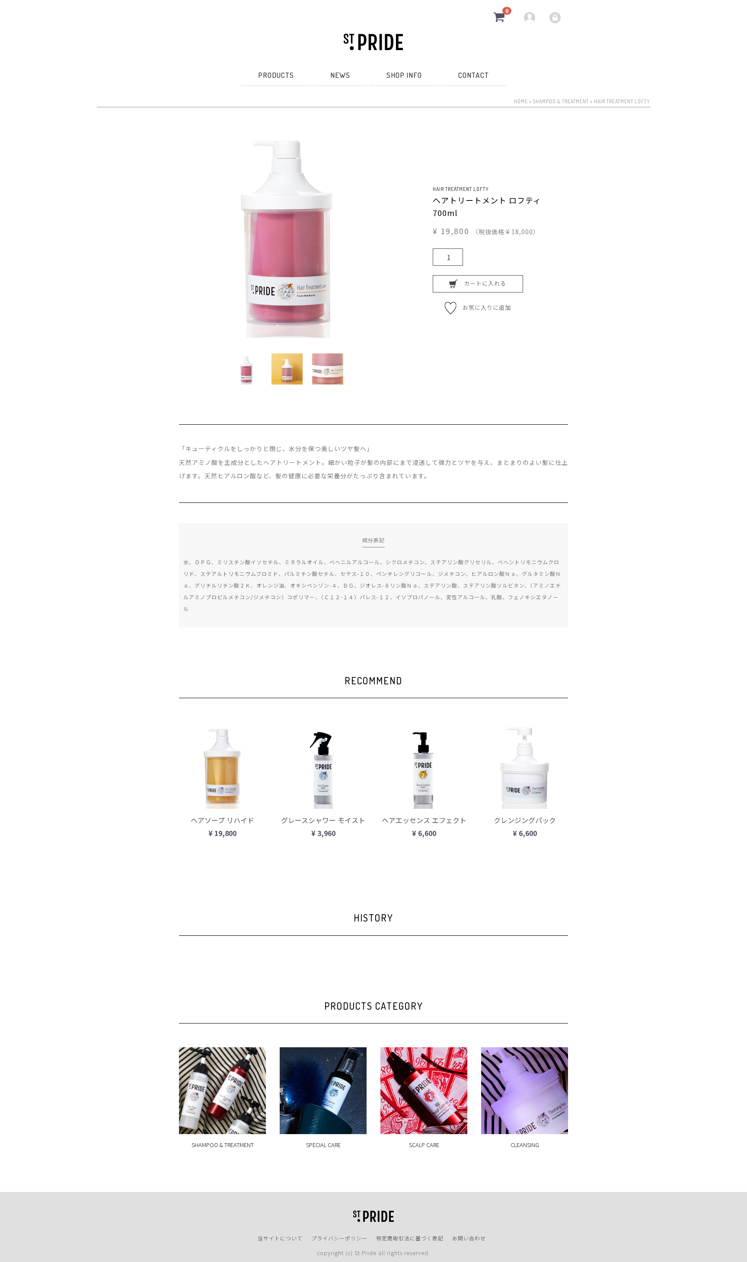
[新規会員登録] (531, 17)
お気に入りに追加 (483, 307)
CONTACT (473, 74)
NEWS (340, 74)
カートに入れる (482, 283)
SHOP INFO (404, 74)
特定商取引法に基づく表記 (410, 1237)
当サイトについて (280, 1237)
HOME (521, 101)
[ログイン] (556, 17)
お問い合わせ (469, 1237)
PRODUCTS (276, 74)
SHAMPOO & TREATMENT (561, 101)
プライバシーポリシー (339, 1237)
